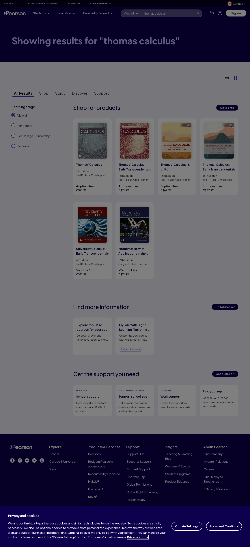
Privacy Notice (137, 537)
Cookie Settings (187, 526)
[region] (125, 526)
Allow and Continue (224, 526)
